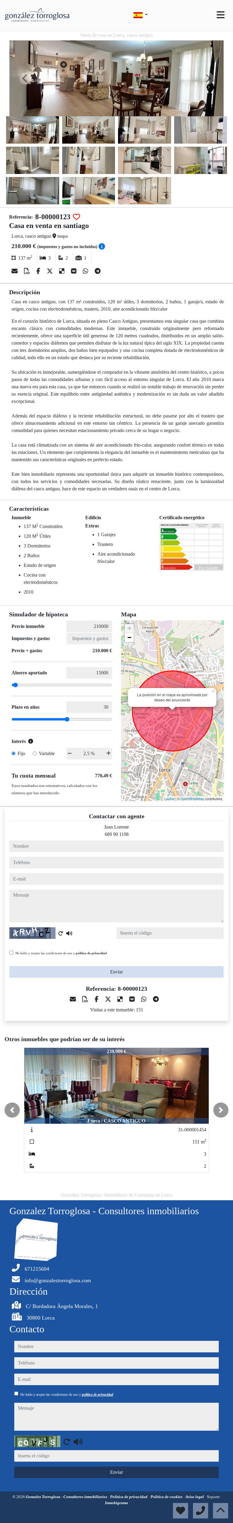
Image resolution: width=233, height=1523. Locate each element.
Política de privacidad (129, 1496)
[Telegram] (97, 271)
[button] (12, 1110)
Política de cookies (166, 1496)
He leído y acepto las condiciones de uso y (61, 953)
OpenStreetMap (192, 798)
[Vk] (74, 271)
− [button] (129, 637)
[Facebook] (39, 271)
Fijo (21, 753)
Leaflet (169, 798)
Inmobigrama (116, 1503)
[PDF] (28, 271)
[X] (50, 271)
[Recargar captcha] (60, 933)
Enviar (116, 971)
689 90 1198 (117, 834)
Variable (47, 753)
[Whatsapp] (86, 271)
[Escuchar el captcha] (69, 933)
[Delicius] (62, 271)
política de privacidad (91, 953)
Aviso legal (195, 1496)
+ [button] (129, 628)
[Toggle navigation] (220, 15)
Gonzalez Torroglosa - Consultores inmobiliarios (67, 1496)
